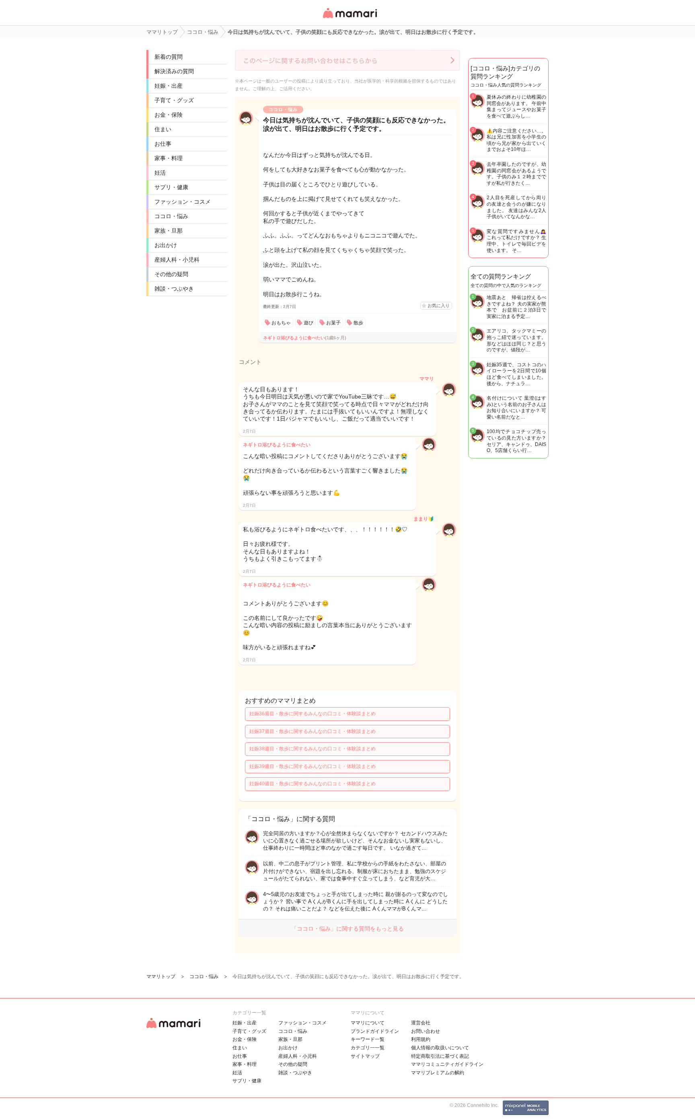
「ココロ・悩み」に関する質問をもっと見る (347, 928)
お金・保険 (168, 114)
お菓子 (333, 323)
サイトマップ (365, 1056)
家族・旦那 (168, 230)
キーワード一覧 (368, 1039)
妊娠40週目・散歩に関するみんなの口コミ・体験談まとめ (312, 784)
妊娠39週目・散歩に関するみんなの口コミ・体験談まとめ (312, 766)
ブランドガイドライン (375, 1031)
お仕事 (162, 143)
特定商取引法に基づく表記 (440, 1056)
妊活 (160, 172)
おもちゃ (281, 323)
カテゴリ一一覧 (368, 1048)
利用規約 (420, 1039)
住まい (162, 129)
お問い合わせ (425, 1031)
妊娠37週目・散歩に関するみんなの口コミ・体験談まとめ (312, 731)
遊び (308, 323)
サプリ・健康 (171, 187)
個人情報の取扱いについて (440, 1048)
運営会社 (420, 1023)
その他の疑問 (171, 274)
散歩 (358, 323)
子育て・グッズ (174, 100)
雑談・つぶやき (174, 288)
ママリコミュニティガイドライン (447, 1064)
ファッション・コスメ (182, 201)
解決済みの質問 (174, 71)
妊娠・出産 (168, 86)
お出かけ (165, 245)
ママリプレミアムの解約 (437, 1073)
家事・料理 (168, 158)
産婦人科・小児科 (176, 259)
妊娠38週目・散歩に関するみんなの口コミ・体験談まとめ (312, 749)
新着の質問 (168, 57)
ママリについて (368, 1023)
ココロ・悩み (171, 216)
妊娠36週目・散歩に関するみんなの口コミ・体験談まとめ (312, 713)
